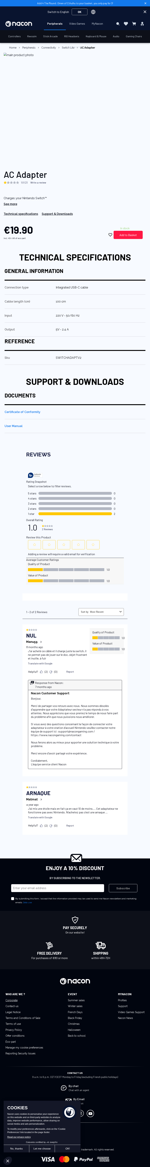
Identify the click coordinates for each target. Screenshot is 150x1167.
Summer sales (76, 1000)
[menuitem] (55, 23)
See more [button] (10, 204)
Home (12, 47)
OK (79, 12)
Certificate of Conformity (22, 412)
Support (123, 1006)
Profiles (122, 1000)
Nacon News (125, 1018)
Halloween (74, 1029)
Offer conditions (15, 1035)
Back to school (77, 1035)
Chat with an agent (79, 1090)
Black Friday (75, 1018)
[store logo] (18, 24)
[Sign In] (142, 23)
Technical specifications (21, 214)
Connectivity (48, 47)
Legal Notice (12, 1012)
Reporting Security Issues (20, 1053)
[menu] (75, 23)
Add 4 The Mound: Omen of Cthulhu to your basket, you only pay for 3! (75, 3)
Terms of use (13, 1023)
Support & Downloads (57, 214)
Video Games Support (131, 1012)
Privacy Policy (13, 1029)
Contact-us (11, 1006)
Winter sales (75, 1006)
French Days (75, 1012)
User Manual (13, 426)
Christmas (74, 1023)
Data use (27, 902)
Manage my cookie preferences (24, 1047)
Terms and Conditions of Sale (22, 1018)
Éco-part (10, 1041)
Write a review (38, 182)
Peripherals (28, 47)
